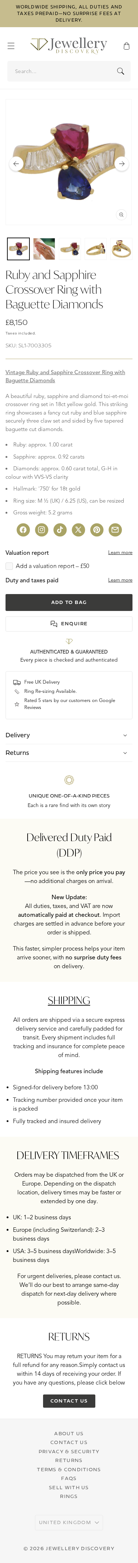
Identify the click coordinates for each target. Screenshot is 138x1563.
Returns (68, 1460)
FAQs (69, 1478)
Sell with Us (69, 1487)
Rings (69, 1496)
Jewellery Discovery (80, 1548)
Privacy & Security (69, 1451)
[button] (14, 46)
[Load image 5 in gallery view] (121, 249)
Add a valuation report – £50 (52, 566)
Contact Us (69, 1442)
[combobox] (69, 71)
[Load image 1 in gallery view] (18, 249)
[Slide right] (121, 163)
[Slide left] (16, 163)
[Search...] (121, 71)
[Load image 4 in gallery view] (96, 249)
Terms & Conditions (69, 1469)
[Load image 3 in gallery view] (70, 249)
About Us (69, 1433)
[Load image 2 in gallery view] (44, 249)
